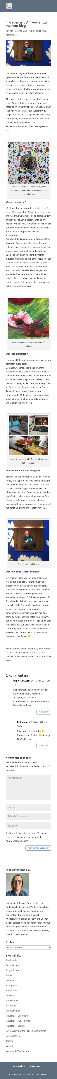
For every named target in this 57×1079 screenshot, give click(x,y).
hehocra (14, 31)
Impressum (35, 1066)
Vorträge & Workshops (17, 1051)
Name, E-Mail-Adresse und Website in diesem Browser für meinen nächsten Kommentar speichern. (26, 837)
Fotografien (11, 985)
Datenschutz (19, 1066)
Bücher (9, 975)
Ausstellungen (13, 965)
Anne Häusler (21, 110)
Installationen (12, 1000)
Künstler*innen (13, 1010)
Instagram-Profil (38, 652)
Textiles (9, 1041)
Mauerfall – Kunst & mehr (18, 1020)
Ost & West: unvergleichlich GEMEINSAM (26, 1031)
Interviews (11, 1005)
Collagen (10, 980)
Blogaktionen (37, 31)
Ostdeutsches (13, 1036)
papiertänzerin (21, 680)
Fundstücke (11, 990)
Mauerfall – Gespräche (17, 1015)
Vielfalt (9, 1046)
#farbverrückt (12, 960)
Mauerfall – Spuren (15, 1025)
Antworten (44, 711)
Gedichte (10, 995)
